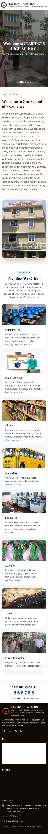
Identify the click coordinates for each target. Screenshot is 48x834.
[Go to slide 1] (17, 82)
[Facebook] (4, 731)
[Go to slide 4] (28, 82)
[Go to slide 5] (30, 82)
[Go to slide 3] (24, 82)
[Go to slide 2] (20, 82)
